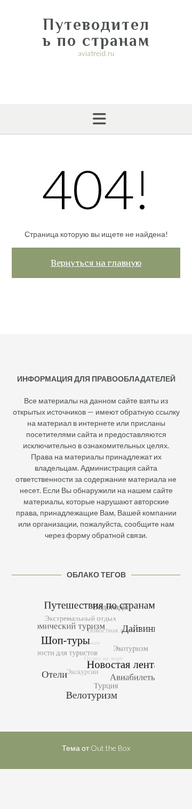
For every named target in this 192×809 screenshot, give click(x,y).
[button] (96, 119)
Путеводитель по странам (96, 33)
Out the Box (110, 747)
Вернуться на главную (96, 263)
